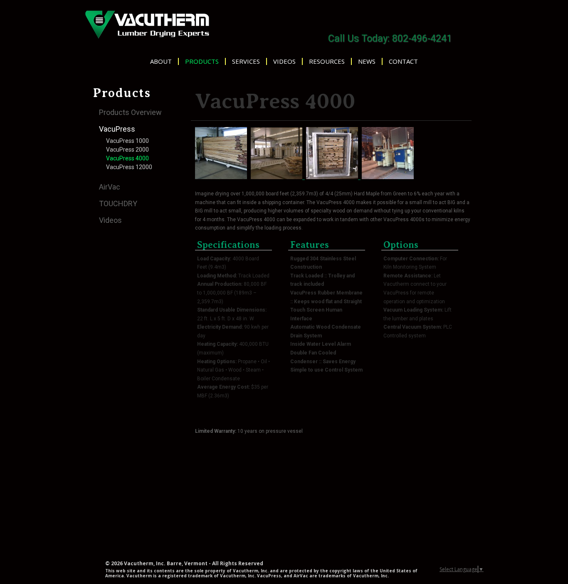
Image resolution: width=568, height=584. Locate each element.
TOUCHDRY (118, 203)
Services (246, 61)
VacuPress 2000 (127, 149)
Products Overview (130, 112)
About (161, 61)
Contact (403, 61)
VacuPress (117, 129)
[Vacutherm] (146, 23)
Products (202, 61)
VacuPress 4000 (127, 158)
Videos (284, 61)
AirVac (109, 186)
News (366, 61)
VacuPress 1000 (127, 140)
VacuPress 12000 (129, 167)
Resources (327, 61)
